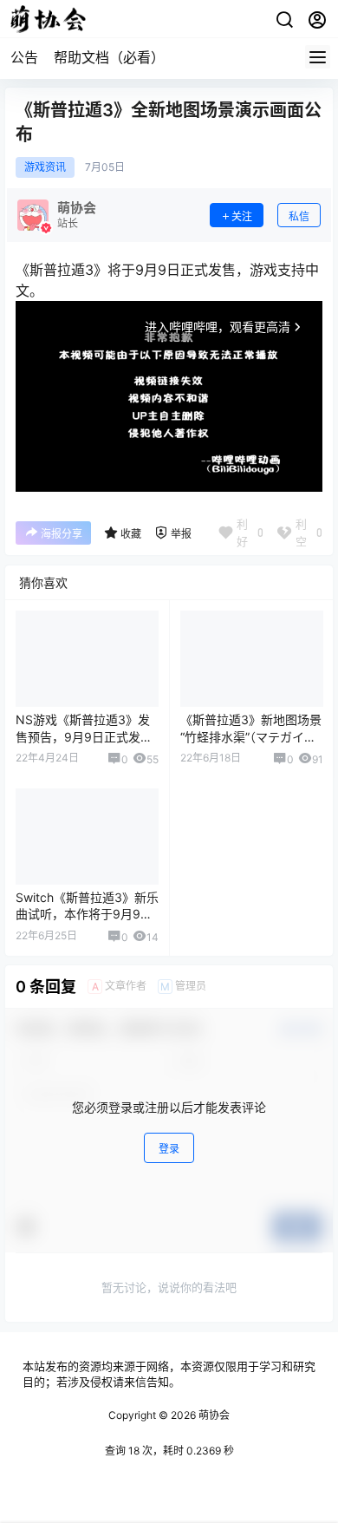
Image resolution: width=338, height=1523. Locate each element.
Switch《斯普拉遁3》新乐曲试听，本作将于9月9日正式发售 (87, 914)
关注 (241, 216)
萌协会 (213, 1415)
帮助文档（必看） (109, 57)
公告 (24, 57)
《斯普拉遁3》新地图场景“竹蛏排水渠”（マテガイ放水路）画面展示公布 (251, 736)
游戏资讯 (45, 167)
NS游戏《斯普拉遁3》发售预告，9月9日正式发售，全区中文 (83, 736)
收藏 (130, 533)
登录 (169, 1148)
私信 (299, 216)
